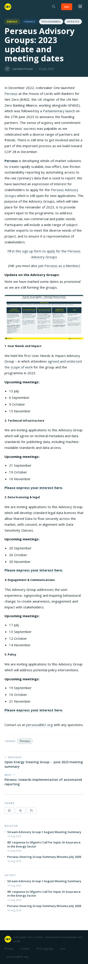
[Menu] (80, 7)
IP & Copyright (45, 948)
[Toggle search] (54, 7)
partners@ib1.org (17, 956)
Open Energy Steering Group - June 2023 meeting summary (44, 764)
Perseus (11, 93)
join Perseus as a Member (58, 265)
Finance (29, 21)
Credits (25, 948)
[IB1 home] (8, 6)
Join (66, 6)
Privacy (9, 948)
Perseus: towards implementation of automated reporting (43, 781)
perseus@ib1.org (39, 724)
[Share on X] (20, 810)
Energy (12, 21)
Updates (73, 21)
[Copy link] (31, 810)
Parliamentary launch (59, 111)
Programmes (51, 21)
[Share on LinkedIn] (9, 810)
